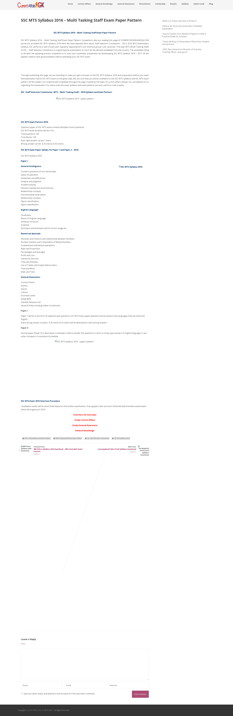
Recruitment (144, 4)
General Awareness (125, 4)
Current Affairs (84, 4)
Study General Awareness (84, 425)
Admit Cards (199, 4)
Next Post (117, 448)
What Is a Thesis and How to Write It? (179, 21)
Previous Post (58, 449)
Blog (211, 4)
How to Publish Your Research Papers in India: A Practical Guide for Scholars (184, 35)
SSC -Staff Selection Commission (98, 438)
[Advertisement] (33, 63)
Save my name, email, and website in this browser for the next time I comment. (59, 693)
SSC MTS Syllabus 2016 (122, 438)
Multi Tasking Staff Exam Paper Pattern (69, 438)
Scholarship (160, 4)
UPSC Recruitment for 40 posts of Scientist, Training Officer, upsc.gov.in (182, 50)
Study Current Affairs (85, 420)
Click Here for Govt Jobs (84, 414)
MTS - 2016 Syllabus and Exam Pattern (37, 438)
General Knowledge (104, 4)
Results (173, 4)
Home (70, 4)
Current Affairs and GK (35, 710)
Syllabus (185, 4)
